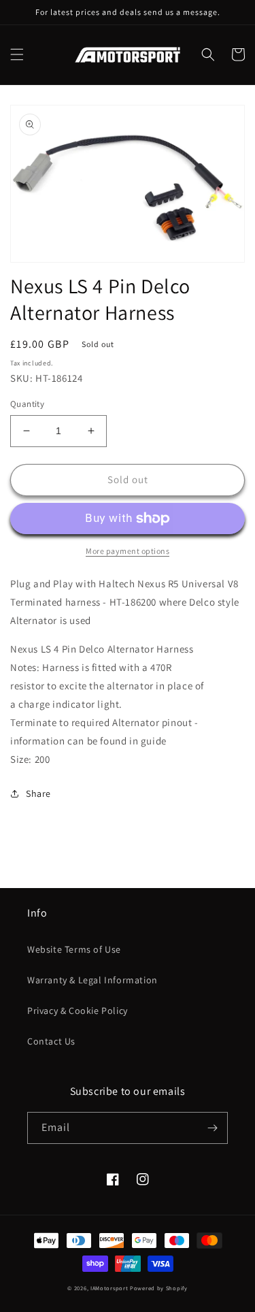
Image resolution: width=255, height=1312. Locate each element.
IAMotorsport (109, 1288)
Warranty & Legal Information (92, 980)
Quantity (27, 404)
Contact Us (51, 1041)
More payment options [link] (127, 551)
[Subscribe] (212, 1128)
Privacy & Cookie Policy (77, 1010)
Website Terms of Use (74, 949)
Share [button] (38, 793)
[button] (17, 54)
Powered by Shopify (159, 1288)
